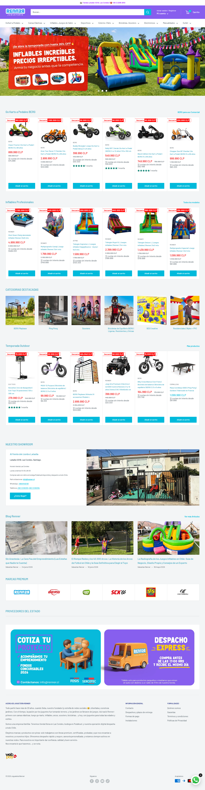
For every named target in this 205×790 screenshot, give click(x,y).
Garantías (171, 712)
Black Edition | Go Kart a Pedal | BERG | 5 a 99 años (150, 155)
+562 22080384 (34, 488)
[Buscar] (147, 12)
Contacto (129, 708)
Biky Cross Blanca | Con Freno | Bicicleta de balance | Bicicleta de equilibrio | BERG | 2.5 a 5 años (151, 384)
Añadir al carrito (21, 186)
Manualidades (169, 23)
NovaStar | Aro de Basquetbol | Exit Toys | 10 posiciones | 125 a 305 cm (20, 390)
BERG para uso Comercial (189, 112)
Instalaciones (131, 720)
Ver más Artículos (192, 516)
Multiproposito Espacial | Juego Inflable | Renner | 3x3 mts (182, 249)
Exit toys (11, 384)
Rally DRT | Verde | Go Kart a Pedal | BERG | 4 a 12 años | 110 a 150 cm (118, 149)
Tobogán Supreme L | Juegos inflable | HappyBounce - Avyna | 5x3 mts (85, 247)
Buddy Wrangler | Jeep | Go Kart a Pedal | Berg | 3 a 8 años (86, 147)
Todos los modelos (191, 202)
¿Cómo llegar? (20, 496)
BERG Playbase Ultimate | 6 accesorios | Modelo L (83, 395)
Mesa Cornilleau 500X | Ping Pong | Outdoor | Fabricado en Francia (183, 389)
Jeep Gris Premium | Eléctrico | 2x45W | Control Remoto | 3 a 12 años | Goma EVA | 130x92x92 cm (118, 387)
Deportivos (86, 23)
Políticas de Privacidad (177, 720)
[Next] (199, 154)
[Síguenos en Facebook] (92, 781)
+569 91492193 (24, 484)
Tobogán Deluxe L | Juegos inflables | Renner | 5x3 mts (148, 243)
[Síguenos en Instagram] (97, 781)
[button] (79, 166)
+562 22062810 (22, 488)
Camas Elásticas (35, 23)
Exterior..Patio (104, 23)
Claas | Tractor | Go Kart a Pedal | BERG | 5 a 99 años (21, 146)
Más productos (193, 346)
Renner (11, 232)
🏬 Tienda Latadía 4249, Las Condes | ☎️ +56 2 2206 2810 (102, 3)
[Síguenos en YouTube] (102, 781)
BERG (10, 141)
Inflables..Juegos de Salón (61, 23)
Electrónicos (149, 23)
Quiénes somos (174, 708)
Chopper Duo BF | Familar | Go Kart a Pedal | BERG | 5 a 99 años (182, 152)
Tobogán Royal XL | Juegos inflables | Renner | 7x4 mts (115, 243)
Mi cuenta (161, 13)
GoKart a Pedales (13, 23)
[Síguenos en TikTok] (108, 781)
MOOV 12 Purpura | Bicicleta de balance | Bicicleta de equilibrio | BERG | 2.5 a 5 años (53, 388)
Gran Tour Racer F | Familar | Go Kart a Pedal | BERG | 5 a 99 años (53, 152)
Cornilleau (174, 384)
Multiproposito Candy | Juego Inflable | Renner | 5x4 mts (52, 247)
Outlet (185, 23)
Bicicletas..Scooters (127, 23)
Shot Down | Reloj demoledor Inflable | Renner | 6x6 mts (19, 236)
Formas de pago (132, 716)
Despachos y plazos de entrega (139, 712)
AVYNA (75, 241)
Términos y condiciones (177, 716)
